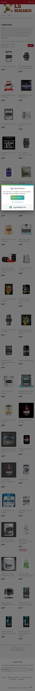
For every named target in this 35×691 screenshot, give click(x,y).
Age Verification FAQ (17, 202)
